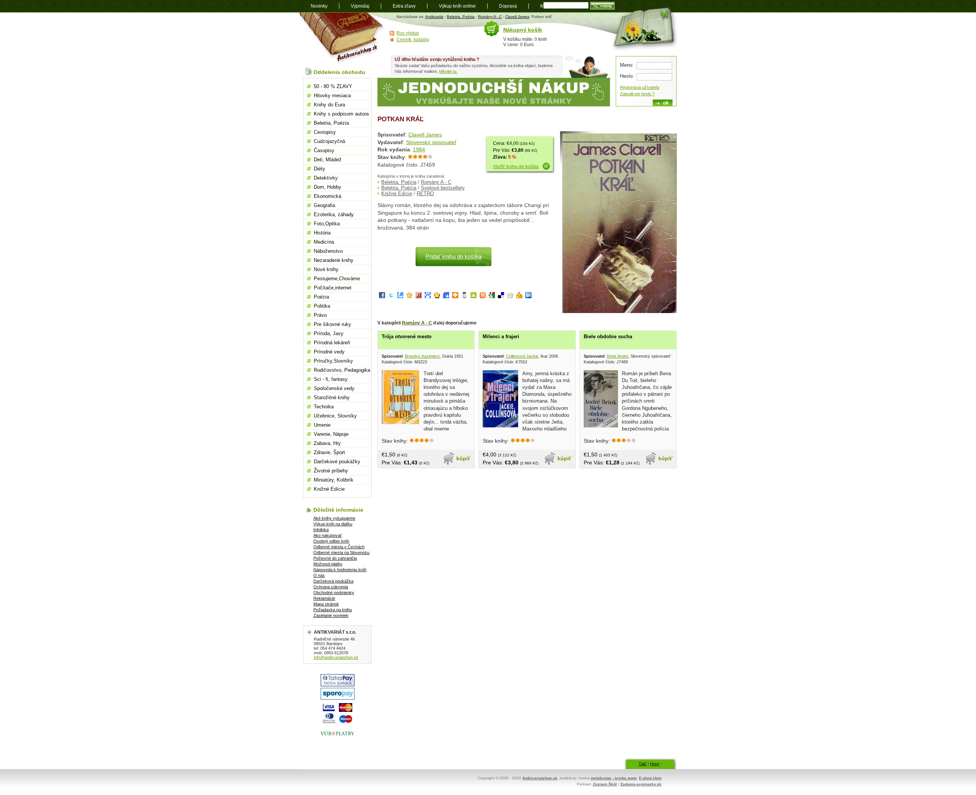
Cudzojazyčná (329, 141)
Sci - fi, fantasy (331, 379)
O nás (319, 575)
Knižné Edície (396, 193)
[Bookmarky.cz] (419, 296)
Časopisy (324, 150)
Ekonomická (327, 196)
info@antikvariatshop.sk (336, 657)
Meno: (627, 65)
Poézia (321, 297)
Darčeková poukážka (333, 581)
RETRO (425, 193)
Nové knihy (326, 269)
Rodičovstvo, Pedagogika (342, 370)
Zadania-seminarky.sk (640, 784)
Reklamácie (324, 598)
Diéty (319, 169)
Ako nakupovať (327, 535)
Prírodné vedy (329, 352)
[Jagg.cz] (409, 296)
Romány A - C (490, 16)
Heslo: (627, 76)
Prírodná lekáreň (332, 342)
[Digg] (510, 296)
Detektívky (326, 178)
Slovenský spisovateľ (431, 142)
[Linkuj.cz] (400, 296)
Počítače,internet (333, 288)
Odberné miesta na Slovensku (341, 552)
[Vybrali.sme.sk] (446, 296)
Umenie (322, 425)
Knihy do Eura (329, 105)
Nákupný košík (522, 30)
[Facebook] (382, 296)
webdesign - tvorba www (614, 778)
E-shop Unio (650, 778)
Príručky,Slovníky (333, 361)
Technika (324, 407)
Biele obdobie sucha (608, 336)
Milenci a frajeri (501, 336)
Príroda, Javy (329, 333)
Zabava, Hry (327, 443)
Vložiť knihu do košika (516, 166)
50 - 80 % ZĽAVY (333, 86)
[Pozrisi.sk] (464, 296)
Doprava (508, 6)
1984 (419, 149)
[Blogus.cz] (483, 296)
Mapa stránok (326, 604)
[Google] (492, 296)
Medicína (324, 242)
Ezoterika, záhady (334, 214)
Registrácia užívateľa (639, 87)
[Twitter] (391, 296)
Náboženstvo (328, 251)
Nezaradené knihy (333, 260)
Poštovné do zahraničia (335, 558)
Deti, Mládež (328, 159)
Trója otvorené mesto (407, 336)
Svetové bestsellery (443, 188)
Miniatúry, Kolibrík (333, 480)
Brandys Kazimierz (422, 356)
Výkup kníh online (457, 6)
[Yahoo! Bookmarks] (519, 296)
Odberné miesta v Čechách (338, 546)
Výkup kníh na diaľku (332, 524)
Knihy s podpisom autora (341, 114)
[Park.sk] (455, 296)
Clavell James (517, 16)
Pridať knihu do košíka (453, 256)
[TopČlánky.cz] (473, 296)
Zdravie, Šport (329, 452)
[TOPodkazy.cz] (428, 296)
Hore (654, 763)
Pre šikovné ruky (332, 324)
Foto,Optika (327, 223)
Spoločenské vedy (334, 388)
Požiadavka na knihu (332, 609)
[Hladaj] (602, 6)
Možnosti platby (327, 564)
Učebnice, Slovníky (335, 416)
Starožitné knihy (332, 397)
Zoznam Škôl (605, 784)
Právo (320, 315)
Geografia (324, 205)
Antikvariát (434, 16)
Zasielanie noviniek (330, 615)
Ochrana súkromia (330, 587)
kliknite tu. (448, 71)
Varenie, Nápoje (331, 434)
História (322, 233)
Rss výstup (407, 33)
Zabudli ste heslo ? (637, 94)
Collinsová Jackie (522, 356)
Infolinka (321, 529)
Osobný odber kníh (331, 541)
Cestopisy (325, 132)
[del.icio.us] (501, 296)
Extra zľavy (404, 6)
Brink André (617, 356)
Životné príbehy (331, 471)
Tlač (643, 763)
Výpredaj (360, 6)
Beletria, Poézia (461, 16)
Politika (322, 306)
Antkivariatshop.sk (539, 778)
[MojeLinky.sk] (437, 296)
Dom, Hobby (327, 187)
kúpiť (463, 458)
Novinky (319, 6)
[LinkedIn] (528, 296)
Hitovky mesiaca (332, 95)
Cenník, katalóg (412, 39)
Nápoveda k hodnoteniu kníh (339, 569)
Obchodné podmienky (333, 592)
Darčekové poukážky (337, 461)
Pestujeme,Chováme (337, 278)
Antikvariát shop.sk (342, 38)
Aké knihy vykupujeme (334, 518)
